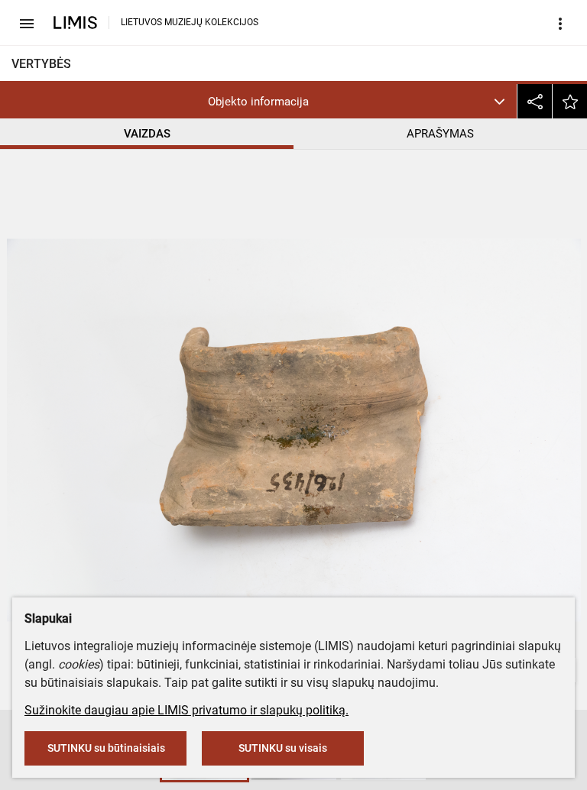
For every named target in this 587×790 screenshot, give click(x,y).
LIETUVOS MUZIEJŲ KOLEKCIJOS (189, 22)
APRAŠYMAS (440, 134)
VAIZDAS (147, 134)
